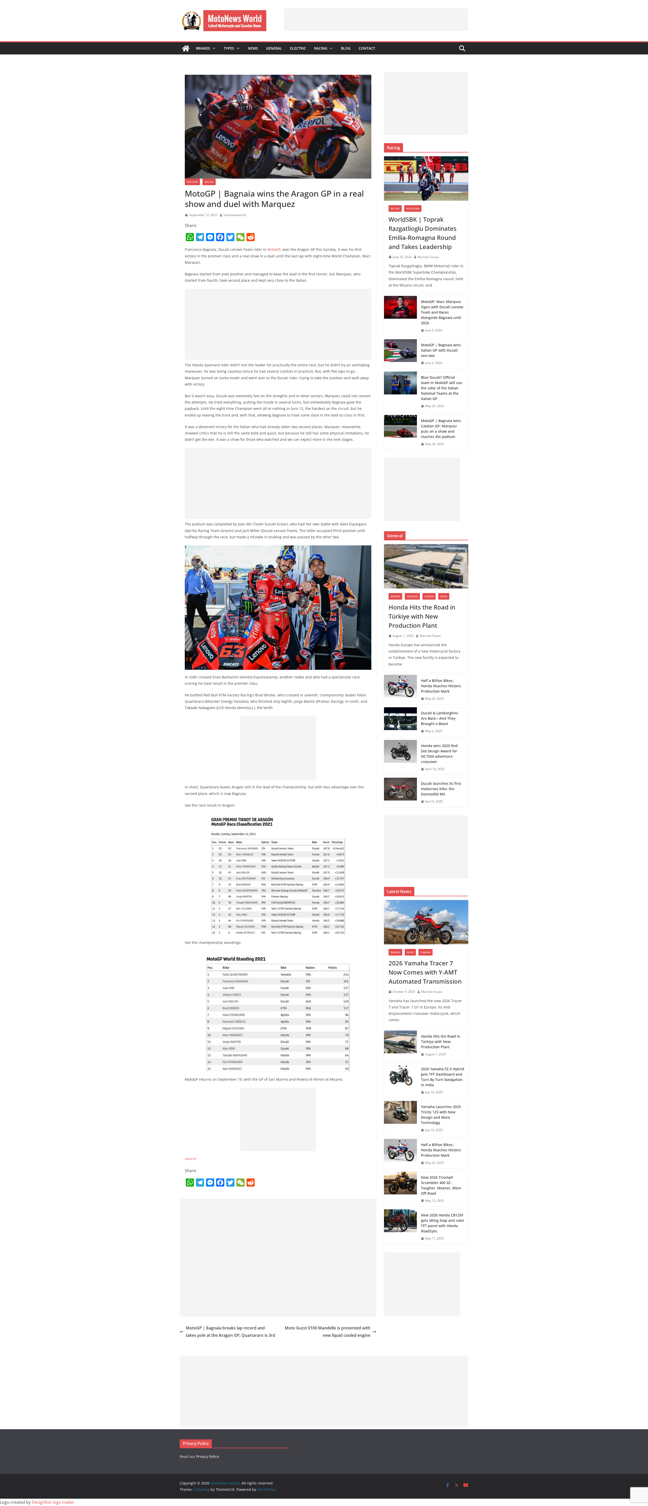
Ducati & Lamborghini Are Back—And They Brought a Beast (439, 718)
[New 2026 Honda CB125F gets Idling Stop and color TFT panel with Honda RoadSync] (400, 1226)
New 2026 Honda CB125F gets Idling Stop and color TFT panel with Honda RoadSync (442, 1223)
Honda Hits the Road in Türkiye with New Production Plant (422, 616)
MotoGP (192, 182)
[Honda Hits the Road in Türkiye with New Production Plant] (426, 566)
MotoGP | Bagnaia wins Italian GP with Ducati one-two (441, 350)
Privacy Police (207, 1456)
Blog (346, 48)
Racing (320, 48)
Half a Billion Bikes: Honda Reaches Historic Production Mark (441, 686)
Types (229, 48)
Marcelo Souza (428, 257)
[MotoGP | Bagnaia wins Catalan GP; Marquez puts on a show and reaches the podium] (400, 432)
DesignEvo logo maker (53, 1502)
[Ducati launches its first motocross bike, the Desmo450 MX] (400, 792)
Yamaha (425, 952)
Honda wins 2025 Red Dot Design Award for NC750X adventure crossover (439, 753)
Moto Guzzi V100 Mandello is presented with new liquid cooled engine (327, 1331)
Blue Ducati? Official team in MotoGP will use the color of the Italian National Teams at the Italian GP (441, 388)
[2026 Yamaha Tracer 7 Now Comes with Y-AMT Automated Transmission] (426, 922)
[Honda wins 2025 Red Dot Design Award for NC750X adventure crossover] (400, 757)
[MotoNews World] (186, 48)
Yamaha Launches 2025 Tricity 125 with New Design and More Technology (441, 1114)
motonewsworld (235, 215)
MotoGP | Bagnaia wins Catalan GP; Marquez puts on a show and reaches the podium (441, 428)
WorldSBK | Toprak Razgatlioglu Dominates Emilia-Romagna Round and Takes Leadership (423, 233)
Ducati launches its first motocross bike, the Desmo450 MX (441, 788)
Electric (298, 48)
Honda (429, 596)
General (274, 48)
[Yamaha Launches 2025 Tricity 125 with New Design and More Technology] (400, 1118)
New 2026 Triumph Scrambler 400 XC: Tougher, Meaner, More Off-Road (441, 1185)
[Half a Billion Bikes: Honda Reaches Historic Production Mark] (400, 689)
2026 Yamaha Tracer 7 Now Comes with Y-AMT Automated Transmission (425, 972)
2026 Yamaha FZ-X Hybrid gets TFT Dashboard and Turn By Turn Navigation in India (442, 1076)
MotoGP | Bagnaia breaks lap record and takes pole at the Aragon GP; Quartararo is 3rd (230, 1331)
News (253, 48)
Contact (367, 48)
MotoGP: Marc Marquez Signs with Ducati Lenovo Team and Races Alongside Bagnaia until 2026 (442, 312)
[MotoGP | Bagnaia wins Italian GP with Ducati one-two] (400, 354)
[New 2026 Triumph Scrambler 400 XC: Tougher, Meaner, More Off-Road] (400, 1189)
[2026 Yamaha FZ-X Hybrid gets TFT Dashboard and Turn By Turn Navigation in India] (400, 1080)
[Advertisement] (376, 19)
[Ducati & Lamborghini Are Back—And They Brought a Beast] (400, 722)
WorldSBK (412, 208)
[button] (213, 48)
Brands (203, 48)
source (190, 1158)
